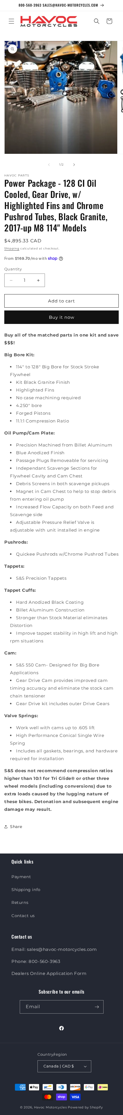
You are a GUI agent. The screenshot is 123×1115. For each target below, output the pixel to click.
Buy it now (61, 317)
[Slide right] (74, 164)
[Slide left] (49, 164)
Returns (19, 902)
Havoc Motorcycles (50, 1107)
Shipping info (26, 889)
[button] (11, 21)
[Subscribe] (97, 1007)
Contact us (23, 915)
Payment (21, 876)
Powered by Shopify (85, 1107)
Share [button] (16, 826)
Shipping (11, 248)
